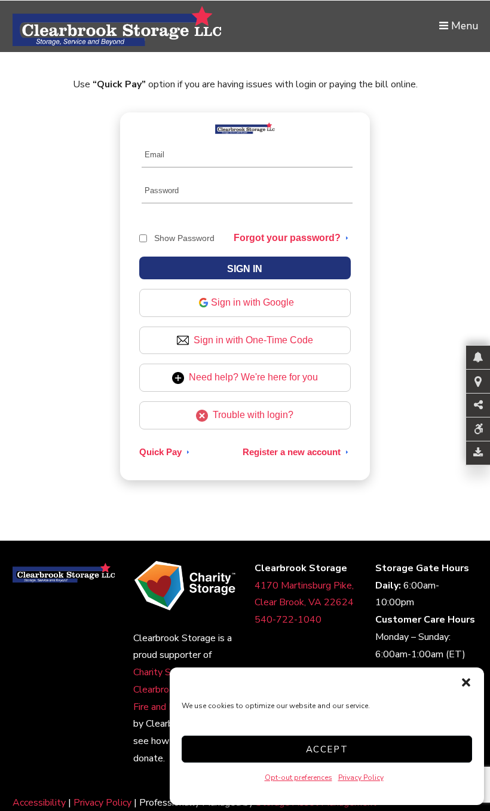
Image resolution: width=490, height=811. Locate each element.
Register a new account (292, 452)
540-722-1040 (288, 619)
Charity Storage (166, 672)
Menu (463, 26)
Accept (327, 749)
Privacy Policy (361, 777)
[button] (466, 682)
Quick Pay (160, 452)
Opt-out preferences (298, 777)
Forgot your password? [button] (287, 238)
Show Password (184, 238)
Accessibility (39, 802)
